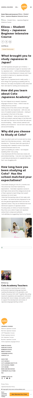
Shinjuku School (6, 347)
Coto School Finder (7, 365)
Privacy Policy (5, 384)
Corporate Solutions (8, 371)
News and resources (12, 14)
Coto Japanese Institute (9, 363)
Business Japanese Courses (8, 339)
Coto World (5, 361)
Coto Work (5, 367)
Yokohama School (7, 353)
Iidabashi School (6, 349)
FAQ (2, 373)
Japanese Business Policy (8, 386)
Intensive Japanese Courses (8, 328)
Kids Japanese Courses (7, 337)
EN (16, 7)
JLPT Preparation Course (7, 333)
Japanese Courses (7, 326)
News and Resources (8, 369)
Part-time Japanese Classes (8, 330)
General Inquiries (7, 7)
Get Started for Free (19, 394)
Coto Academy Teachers (14, 285)
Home (3, 14)
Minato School (6, 351)
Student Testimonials (7, 49)
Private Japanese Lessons (8, 335)
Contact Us (5, 355)
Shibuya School (6, 345)
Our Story (4, 359)
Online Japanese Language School (10, 341)
